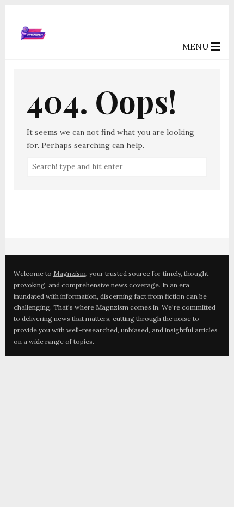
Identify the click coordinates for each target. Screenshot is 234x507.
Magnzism (69, 273)
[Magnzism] (33, 50)
